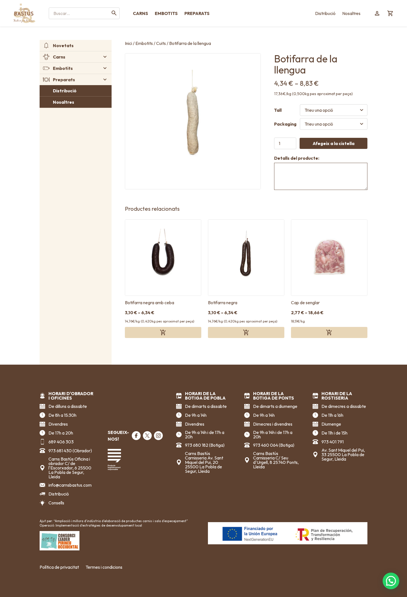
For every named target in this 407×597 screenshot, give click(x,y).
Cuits (161, 43)
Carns (140, 13)
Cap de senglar (305, 302)
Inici (128, 43)
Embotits (166, 13)
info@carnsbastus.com (70, 485)
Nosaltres (351, 13)
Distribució (325, 13)
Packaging (285, 124)
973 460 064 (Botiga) (273, 445)
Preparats (197, 13)
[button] (391, 581)
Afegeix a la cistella (333, 143)
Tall (278, 110)
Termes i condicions (104, 567)
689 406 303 (61, 442)
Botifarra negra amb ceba (149, 302)
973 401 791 (332, 442)
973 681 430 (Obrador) (70, 450)
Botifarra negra (222, 302)
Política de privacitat (59, 567)
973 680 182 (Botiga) (205, 445)
